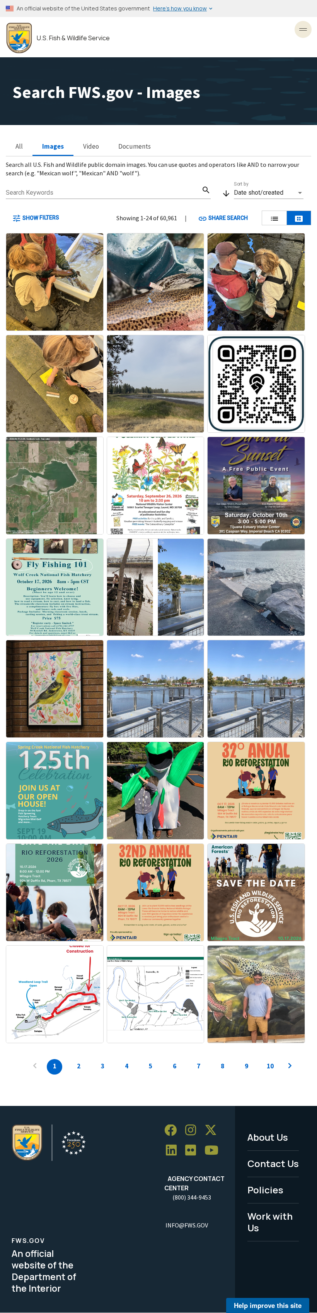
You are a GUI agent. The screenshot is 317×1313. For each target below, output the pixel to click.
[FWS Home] (19, 38)
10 (270, 1066)
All (19, 146)
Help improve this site (268, 1305)
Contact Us (273, 1163)
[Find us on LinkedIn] (174, 1151)
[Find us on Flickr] (193, 1151)
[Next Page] (290, 1067)
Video (91, 146)
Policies (265, 1189)
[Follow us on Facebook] (173, 1130)
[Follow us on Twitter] (213, 1130)
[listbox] (268, 192)
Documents (134, 146)
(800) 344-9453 (191, 1197)
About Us (267, 1137)
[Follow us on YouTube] (214, 1151)
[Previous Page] (35, 1067)
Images (53, 146)
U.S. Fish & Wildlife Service (73, 38)
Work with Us (270, 1222)
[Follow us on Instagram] (193, 1130)
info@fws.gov (186, 1225)
